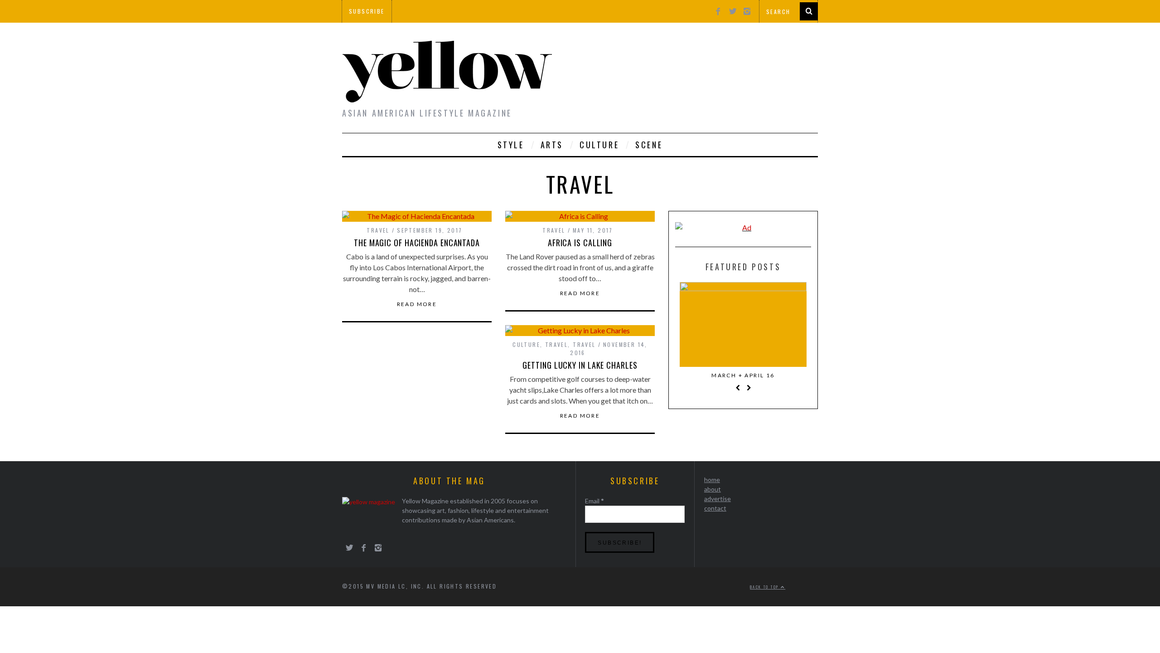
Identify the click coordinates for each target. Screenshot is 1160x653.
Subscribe (367, 11)
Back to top (765, 587)
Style (511, 145)
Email (594, 501)
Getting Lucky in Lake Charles (579, 365)
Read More (417, 304)
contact (715, 508)
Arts (552, 145)
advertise (717, 498)
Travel (378, 230)
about (712, 489)
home (712, 479)
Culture (599, 145)
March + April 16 (742, 375)
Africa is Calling (580, 243)
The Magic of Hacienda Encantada (417, 243)
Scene (648, 145)
